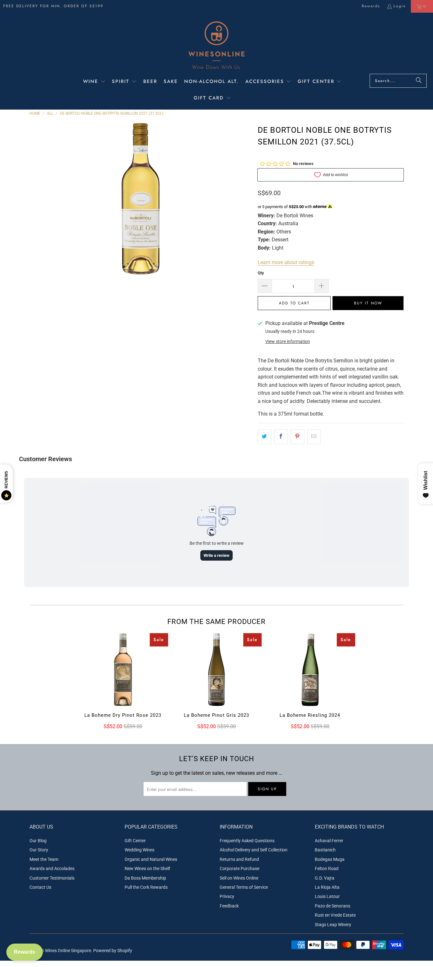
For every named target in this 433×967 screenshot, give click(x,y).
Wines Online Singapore (68, 950)
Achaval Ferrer (329, 840)
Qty (261, 272)
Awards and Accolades (51, 868)
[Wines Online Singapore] (216, 45)
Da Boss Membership (145, 878)
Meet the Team (43, 859)
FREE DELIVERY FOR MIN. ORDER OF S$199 (53, 6)
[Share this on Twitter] (264, 436)
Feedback (229, 905)
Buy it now (368, 303)
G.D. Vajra (324, 878)
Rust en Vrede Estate (335, 915)
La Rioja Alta (327, 887)
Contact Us (40, 887)
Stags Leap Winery (333, 924)
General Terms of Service (244, 887)
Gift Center (135, 840)
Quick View (123, 683)
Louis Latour (327, 896)
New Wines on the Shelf (147, 868)
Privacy (227, 896)
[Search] (419, 81)
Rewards (371, 6)
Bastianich (325, 849)
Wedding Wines (139, 849)
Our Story (38, 849)
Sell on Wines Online (239, 878)
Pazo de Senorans (332, 905)
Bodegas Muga (330, 859)
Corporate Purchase (239, 868)
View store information (287, 341)
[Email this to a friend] (314, 436)
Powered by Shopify (112, 950)
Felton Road (327, 868)
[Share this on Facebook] (281, 436)
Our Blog (38, 840)
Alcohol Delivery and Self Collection (254, 849)
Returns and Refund (239, 859)
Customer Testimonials (51, 878)
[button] (94, 82)
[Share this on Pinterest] (297, 436)
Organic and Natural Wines (151, 859)
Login (399, 6)
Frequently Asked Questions (247, 840)
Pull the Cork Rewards (146, 887)
